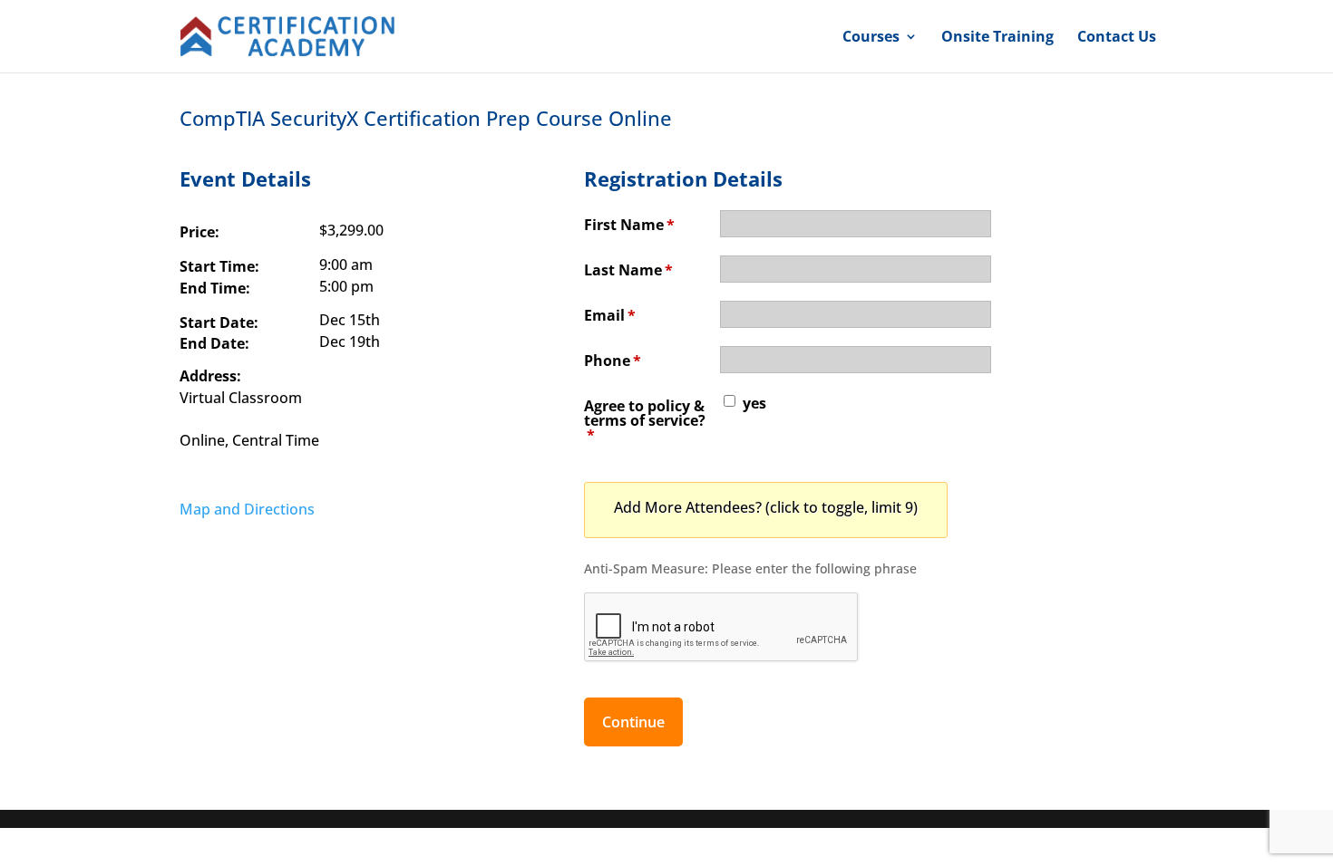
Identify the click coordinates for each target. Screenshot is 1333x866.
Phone (612, 360)
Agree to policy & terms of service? (644, 420)
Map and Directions (247, 509)
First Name (629, 225)
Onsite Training (997, 38)
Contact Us (1116, 38)
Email (610, 315)
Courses (871, 38)
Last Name (628, 270)
